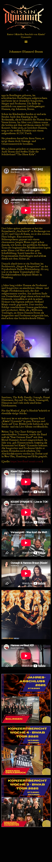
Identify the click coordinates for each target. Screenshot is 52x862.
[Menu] (26, 42)
